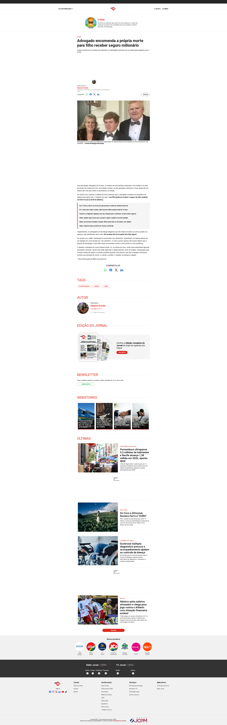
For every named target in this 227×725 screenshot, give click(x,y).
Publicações (104, 700)
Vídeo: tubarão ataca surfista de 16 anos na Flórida (96, 226)
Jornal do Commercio (163, 685)
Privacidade (104, 691)
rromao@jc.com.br (96, 309)
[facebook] (50, 692)
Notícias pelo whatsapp (136, 685)
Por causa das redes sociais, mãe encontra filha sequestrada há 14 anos (103, 210)
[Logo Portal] (113, 9)
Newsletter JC (133, 688)
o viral (106, 286)
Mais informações (99, 312)
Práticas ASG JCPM (107, 688)
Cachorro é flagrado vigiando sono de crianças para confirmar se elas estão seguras (107, 214)
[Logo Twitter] (94, 94)
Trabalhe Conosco (106, 709)
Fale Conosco (105, 706)
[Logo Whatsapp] (87, 94)
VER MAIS (113, 630)
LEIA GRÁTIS (122, 352)
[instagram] (53, 692)
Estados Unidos (84, 286)
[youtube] (62, 692)
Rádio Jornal (160, 688)
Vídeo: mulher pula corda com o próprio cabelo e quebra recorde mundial (103, 218)
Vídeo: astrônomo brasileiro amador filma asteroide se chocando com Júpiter (105, 222)
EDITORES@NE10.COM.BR (118, 721)
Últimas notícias (78, 685)
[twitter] (56, 692)
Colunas (76, 688)
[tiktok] (66, 692)
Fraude (96, 286)
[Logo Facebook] (90, 94)
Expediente (104, 703)
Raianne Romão (82, 88)
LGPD (102, 697)
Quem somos (105, 685)
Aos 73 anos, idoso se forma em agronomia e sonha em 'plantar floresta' (103, 206)
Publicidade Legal (134, 691)
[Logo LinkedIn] (98, 94)
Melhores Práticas (106, 694)
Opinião (76, 691)
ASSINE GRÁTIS (86, 384)
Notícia (145, 94)
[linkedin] (59, 692)
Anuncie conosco (134, 694)
